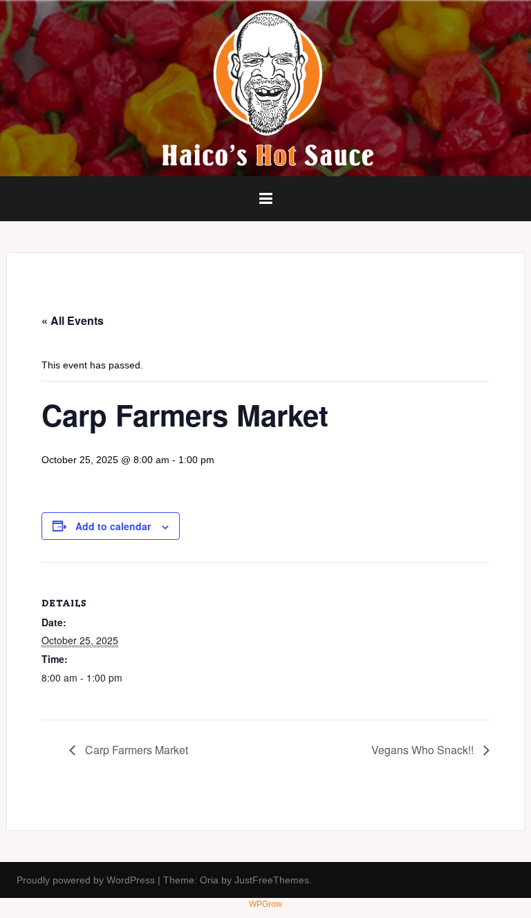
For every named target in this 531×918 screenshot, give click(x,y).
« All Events (72, 320)
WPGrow (265, 904)
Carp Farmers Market (135, 750)
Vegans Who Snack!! (423, 750)
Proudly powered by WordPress (86, 880)
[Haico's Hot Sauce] (266, 87)
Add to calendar (113, 526)
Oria (209, 880)
